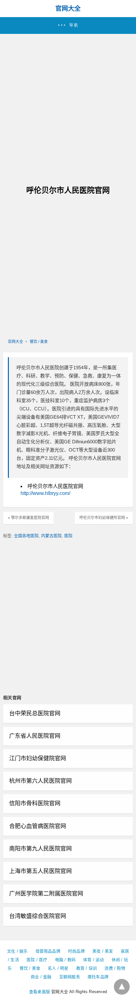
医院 (68, 535)
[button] (68, 25)
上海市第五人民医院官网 (40, 871)
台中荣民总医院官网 (34, 713)
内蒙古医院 (51, 535)
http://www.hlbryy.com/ (45, 493)
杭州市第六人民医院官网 (40, 781)
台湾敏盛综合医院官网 (37, 916)
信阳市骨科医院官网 (34, 803)
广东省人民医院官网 (34, 736)
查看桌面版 (39, 991)
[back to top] (122, 987)
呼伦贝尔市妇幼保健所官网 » (103, 518)
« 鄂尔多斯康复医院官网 (28, 518)
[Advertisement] (68, 105)
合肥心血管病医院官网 (37, 826)
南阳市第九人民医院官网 (40, 849)
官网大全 (68, 8)
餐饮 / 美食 (39, 341)
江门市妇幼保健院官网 (37, 758)
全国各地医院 (26, 535)
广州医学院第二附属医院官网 (46, 893)
